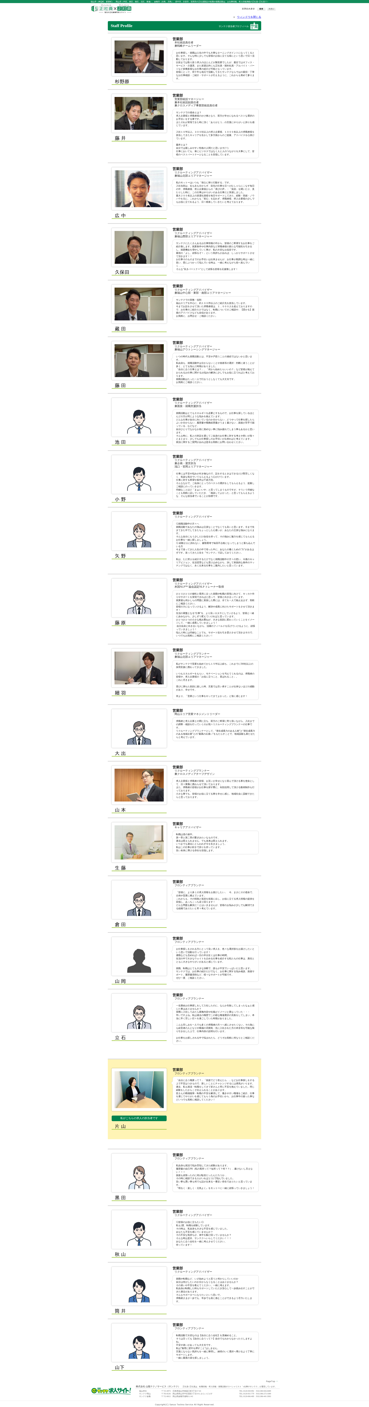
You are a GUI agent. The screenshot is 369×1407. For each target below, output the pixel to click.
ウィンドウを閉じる (249, 17)
